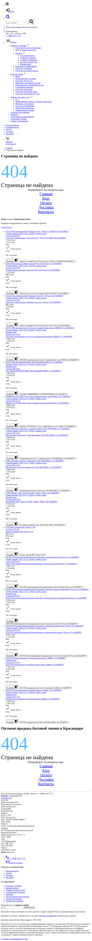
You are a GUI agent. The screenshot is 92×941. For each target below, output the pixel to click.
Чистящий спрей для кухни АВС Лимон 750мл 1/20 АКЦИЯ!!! (31, 502)
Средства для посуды (24, 81)
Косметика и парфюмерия (26, 66)
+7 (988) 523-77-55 (13, 36)
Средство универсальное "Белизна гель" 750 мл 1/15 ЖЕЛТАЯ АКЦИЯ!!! (36, 238)
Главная (46, 194)
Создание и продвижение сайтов (14, 939)
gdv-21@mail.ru (16, 863)
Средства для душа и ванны (26, 71)
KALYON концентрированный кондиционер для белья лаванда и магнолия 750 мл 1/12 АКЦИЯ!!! (46, 598)
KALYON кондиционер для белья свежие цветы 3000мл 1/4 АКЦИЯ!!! (35, 665)
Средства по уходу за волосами (28, 48)
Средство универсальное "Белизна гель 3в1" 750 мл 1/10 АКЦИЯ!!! (33, 302)
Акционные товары (19, 119)
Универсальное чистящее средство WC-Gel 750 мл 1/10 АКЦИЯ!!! (33, 270)
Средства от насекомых (24, 106)
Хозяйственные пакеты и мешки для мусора (33, 102)
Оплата (9, 129)
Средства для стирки (23, 89)
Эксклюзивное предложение (22, 117)
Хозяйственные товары (24, 110)
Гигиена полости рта (28, 62)
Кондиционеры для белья (25, 79)
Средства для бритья (23, 69)
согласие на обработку (48, 916)
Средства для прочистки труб (27, 94)
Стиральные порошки (24, 87)
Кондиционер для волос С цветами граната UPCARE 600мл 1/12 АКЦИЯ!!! (37, 435)
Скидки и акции (12, 125)
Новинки (14, 115)
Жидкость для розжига (24, 104)
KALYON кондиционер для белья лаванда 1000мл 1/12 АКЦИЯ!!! (33, 699)
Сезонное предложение (20, 112)
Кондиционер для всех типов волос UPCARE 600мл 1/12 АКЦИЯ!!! (34, 467)
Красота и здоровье (19, 46)
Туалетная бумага (27, 56)
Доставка (9, 132)
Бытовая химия (17, 74)
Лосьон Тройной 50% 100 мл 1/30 (19, 532)
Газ (16, 99)
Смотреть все (6, 227)
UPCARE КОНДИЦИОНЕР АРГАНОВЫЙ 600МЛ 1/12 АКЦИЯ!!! (33, 371)
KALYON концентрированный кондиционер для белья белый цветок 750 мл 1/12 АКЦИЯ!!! (44, 632)
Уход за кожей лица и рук (25, 50)
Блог (46, 198)
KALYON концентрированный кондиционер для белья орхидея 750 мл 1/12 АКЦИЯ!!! (41, 564)
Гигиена (19, 53)
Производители (12, 127)
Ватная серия (25, 64)
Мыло (17, 76)
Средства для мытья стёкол (26, 92)
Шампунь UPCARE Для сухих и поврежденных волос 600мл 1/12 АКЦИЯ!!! (37, 403)
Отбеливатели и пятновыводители (29, 85)
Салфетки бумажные (28, 60)
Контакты (10, 134)
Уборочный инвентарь (24, 108)
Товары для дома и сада (20, 97)
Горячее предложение (19, 121)
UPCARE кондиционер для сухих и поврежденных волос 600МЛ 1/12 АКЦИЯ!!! (39, 337)
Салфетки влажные (28, 58)
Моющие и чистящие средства (27, 83)
